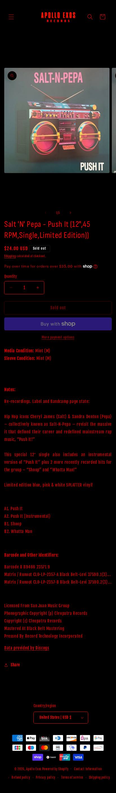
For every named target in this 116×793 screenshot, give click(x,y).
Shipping (10, 256)
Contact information (88, 769)
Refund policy (21, 777)
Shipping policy (99, 777)
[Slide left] (45, 213)
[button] (11, 17)
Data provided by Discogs (26, 648)
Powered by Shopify (55, 769)
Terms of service (72, 777)
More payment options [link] (58, 337)
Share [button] (15, 664)
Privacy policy (45, 777)
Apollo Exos (33, 769)
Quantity (10, 276)
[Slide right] (70, 213)
